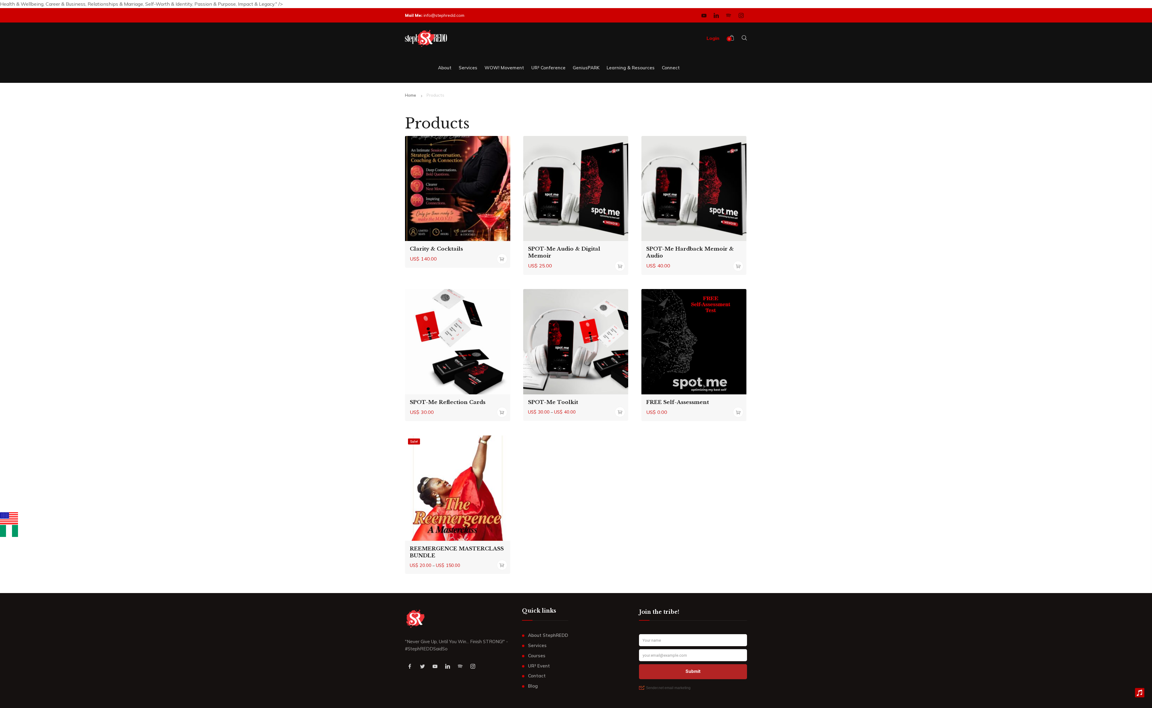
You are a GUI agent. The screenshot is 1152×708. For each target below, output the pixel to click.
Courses (536, 655)
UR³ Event (539, 666)
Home (410, 95)
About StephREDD (548, 635)
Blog (533, 686)
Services (537, 645)
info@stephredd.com (444, 15)
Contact (537, 676)
